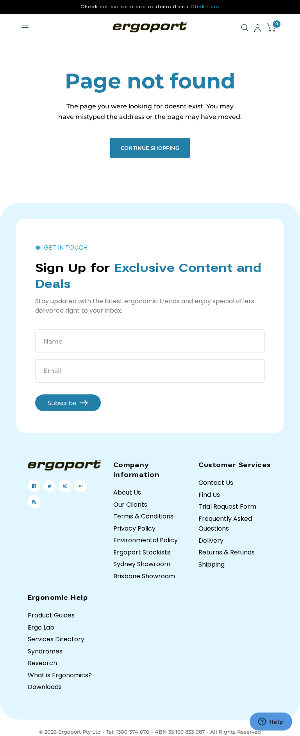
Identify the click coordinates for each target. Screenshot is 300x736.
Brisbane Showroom (144, 576)
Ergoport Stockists (141, 552)
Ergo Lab (41, 627)
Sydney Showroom (141, 564)
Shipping (211, 564)
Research (42, 663)
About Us (127, 492)
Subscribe (62, 403)
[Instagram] (65, 486)
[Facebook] (34, 486)
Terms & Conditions (143, 516)
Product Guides (51, 615)
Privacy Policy (134, 528)
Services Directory (56, 639)
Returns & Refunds (226, 552)
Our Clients (130, 504)
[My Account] (257, 27)
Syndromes (45, 651)
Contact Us (215, 482)
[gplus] (81, 486)
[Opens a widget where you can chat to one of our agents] (270, 722)
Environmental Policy (145, 540)
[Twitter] (50, 486)
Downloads (45, 686)
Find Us (209, 494)
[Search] (244, 27)
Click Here (205, 7)
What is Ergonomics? (60, 675)
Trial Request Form (227, 506)
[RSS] (34, 502)
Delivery (210, 540)
